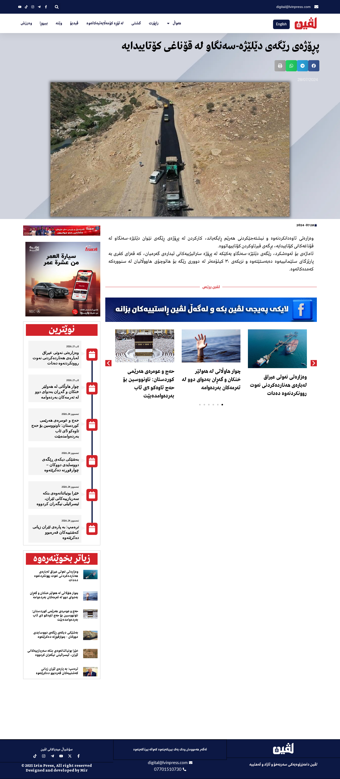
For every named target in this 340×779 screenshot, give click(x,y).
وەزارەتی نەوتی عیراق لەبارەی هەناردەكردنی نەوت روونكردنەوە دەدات (278, 385)
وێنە (59, 23)
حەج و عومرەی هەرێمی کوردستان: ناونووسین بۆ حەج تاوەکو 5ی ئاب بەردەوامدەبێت (55, 615)
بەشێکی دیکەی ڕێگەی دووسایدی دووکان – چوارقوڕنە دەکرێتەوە (60, 464)
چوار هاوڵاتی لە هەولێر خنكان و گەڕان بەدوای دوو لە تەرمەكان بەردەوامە (211, 379)
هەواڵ (177, 23)
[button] (56, 7)
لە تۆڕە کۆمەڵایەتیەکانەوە (104, 23)
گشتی (136, 23)
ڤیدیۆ (74, 23)
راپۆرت (153, 23)
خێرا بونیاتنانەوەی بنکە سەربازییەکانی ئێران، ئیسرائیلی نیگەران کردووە (58, 498)
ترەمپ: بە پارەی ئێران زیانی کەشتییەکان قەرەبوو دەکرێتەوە (56, 532)
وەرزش (26, 23)
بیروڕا (44, 23)
